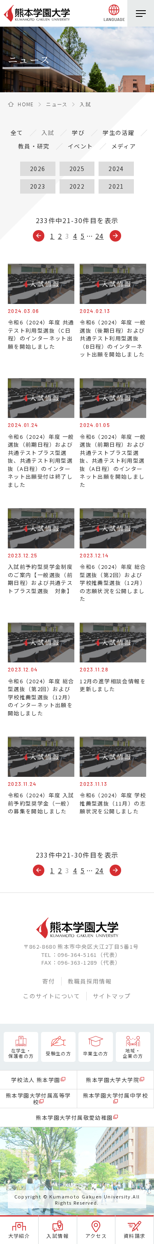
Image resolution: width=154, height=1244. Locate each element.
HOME (26, 103)
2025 (77, 168)
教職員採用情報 (90, 981)
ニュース (57, 103)
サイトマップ (112, 996)
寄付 (48, 981)
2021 (116, 186)
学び (78, 132)
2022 (77, 186)
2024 (116, 168)
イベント (80, 146)
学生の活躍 (118, 132)
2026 (38, 168)
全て (17, 132)
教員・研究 (34, 146)
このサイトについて (51, 996)
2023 (38, 186)
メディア (123, 146)
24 (99, 236)
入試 (47, 132)
